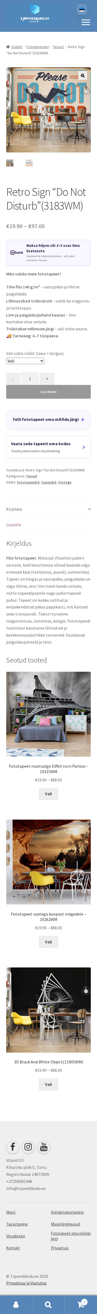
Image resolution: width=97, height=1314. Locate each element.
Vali (48, 793)
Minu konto (16, 1305)
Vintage (64, 482)
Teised (58, 46)
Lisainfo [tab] (13, 524)
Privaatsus (60, 1247)
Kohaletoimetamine (67, 1212)
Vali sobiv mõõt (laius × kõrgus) (35, 353)
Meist (11, 1212)
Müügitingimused (65, 1224)
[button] (85, 22)
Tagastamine (17, 1224)
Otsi (48, 1305)
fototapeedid (28, 482)
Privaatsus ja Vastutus (26, 1283)
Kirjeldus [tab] (14, 509)
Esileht (17, 46)
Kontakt (13, 1247)
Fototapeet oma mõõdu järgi (71, 1236)
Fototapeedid (37, 46)
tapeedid (48, 482)
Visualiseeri (15, 1236)
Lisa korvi (48, 391)
